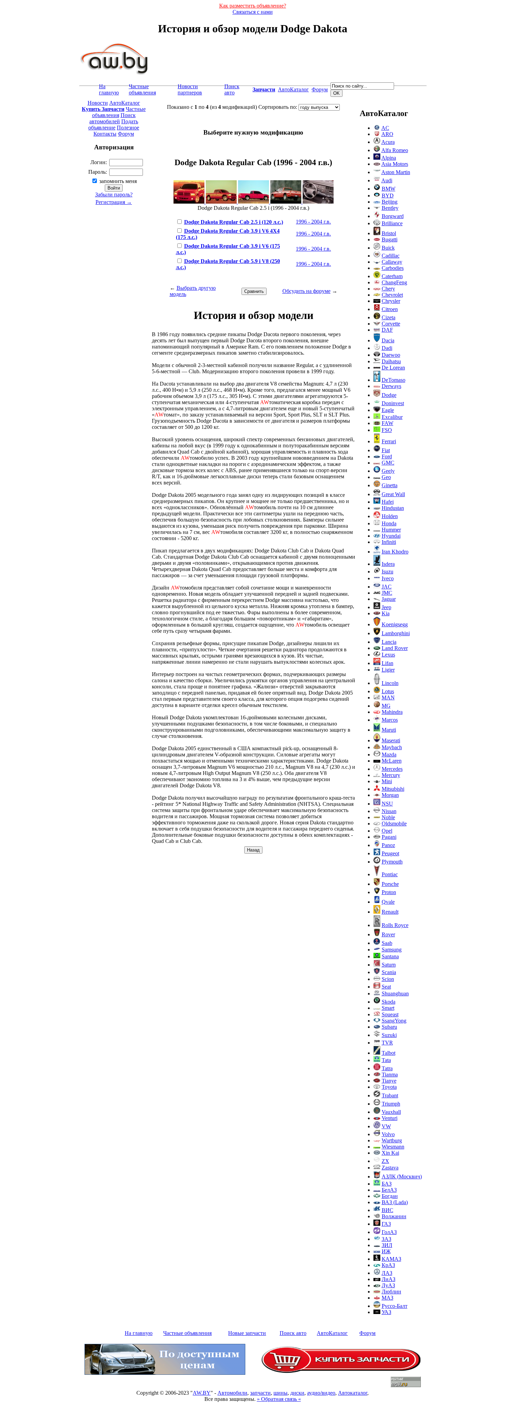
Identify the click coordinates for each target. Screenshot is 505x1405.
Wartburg (392, 1140)
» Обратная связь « (279, 1399)
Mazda (389, 754)
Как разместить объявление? (252, 6)
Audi (386, 180)
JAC (387, 587)
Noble (388, 817)
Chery (388, 289)
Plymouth (392, 862)
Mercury (391, 775)
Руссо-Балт (394, 1306)
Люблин (391, 1291)
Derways (391, 386)
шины (280, 1393)
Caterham (392, 276)
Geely (388, 471)
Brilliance (392, 223)
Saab (387, 943)
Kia (386, 613)
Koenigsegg (395, 624)
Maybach (392, 747)
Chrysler (391, 301)
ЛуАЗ (388, 1285)
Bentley (390, 208)
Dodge (389, 395)
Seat (386, 987)
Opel (387, 831)
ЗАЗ (386, 1239)
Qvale (388, 902)
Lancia (389, 642)
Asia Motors (394, 164)
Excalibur (392, 417)
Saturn (389, 965)
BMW (388, 189)
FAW (387, 423)
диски (297, 1393)
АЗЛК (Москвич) (402, 1176)
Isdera (388, 564)
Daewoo (391, 355)
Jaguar (389, 599)
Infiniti (389, 542)
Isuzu (387, 571)
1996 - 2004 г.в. (313, 222)
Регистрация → (114, 202)
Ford (387, 456)
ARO (387, 134)
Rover (388, 934)
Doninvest (393, 403)
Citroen (390, 309)
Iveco (388, 578)
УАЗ (386, 1312)
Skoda (388, 1002)
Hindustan (393, 508)
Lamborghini (396, 633)
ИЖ (386, 1251)
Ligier (388, 670)
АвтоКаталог (293, 89)
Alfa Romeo (394, 150)
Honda (389, 523)
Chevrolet (392, 295)
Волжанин (394, 1216)
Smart (388, 1008)
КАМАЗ (391, 1259)
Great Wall (393, 494)
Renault (390, 912)
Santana (390, 956)
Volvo (388, 1134)
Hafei (388, 502)
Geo (386, 477)
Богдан (390, 1196)
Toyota (389, 1087)
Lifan (387, 663)
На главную (109, 89)
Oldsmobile (394, 823)
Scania (389, 972)
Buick (388, 248)
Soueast (390, 1014)
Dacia (388, 340)
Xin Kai (390, 1153)
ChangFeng (394, 282)
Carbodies (393, 268)
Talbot (388, 1053)
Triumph (391, 1104)
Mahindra (392, 712)
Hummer (391, 530)
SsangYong (394, 1021)
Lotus (388, 691)
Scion (388, 979)
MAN (388, 697)
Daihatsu (391, 361)
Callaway (392, 262)
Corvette (391, 324)
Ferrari (389, 441)
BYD (388, 195)
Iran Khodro (395, 552)
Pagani (389, 837)
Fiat (386, 450)
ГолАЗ (389, 1232)
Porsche (390, 884)
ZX (385, 1161)
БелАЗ (389, 1190)
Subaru (389, 1027)
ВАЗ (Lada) (395, 1202)
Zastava (390, 1167)
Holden (390, 516)
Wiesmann (393, 1147)
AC (385, 128)
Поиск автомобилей (112, 118)
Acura (388, 142)
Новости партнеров (190, 89)
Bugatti (389, 239)
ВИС (387, 1210)
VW (386, 1126)
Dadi (387, 348)
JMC (387, 593)
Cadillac (391, 256)
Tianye (389, 1081)
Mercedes (392, 769)
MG (386, 706)
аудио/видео (321, 1393)
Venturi (389, 1118)
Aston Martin (395, 172)
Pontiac (390, 874)
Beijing (389, 202)
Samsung (392, 949)
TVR (387, 1043)
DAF (387, 330)
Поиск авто (231, 89)
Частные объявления (142, 89)
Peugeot (390, 853)
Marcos (390, 720)
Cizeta (388, 317)
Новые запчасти (247, 1333)
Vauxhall (391, 1112)
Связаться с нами (253, 12)
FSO (387, 430)
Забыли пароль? (114, 194)
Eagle (388, 410)
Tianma (390, 1074)
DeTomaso (393, 380)
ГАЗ (386, 1224)
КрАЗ (388, 1265)
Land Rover (395, 648)
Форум (320, 89)
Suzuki (389, 1035)
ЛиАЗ (388, 1279)
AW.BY (202, 1393)
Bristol (389, 233)
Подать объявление (113, 124)
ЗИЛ (387, 1245)
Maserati (391, 740)
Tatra (387, 1068)
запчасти (260, 1393)
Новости (98, 103)
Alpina (388, 158)
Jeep (386, 607)
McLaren (392, 761)
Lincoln (390, 683)
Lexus (388, 655)
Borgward (393, 216)
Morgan (390, 795)
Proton (389, 892)
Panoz (388, 845)
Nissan (389, 811)
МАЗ (387, 1298)
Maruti (389, 730)
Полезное (128, 127)
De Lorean (393, 367)
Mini (387, 781)
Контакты (104, 134)
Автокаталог (352, 1393)
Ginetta (389, 485)
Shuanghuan (395, 993)
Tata (386, 1060)
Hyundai (391, 536)
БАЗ (387, 1184)
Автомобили (232, 1393)
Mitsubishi (393, 789)
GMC (388, 463)
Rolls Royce (395, 925)
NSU (387, 804)
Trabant (390, 1095)
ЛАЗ (387, 1273)
